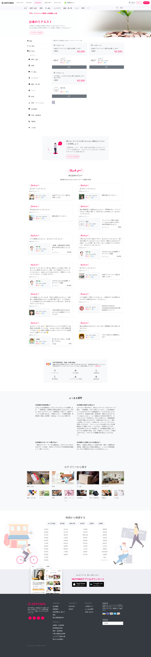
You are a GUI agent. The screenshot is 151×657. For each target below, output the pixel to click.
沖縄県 (105, 554)
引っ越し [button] (48, 8)
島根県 (85, 540)
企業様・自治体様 (58, 625)
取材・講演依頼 (57, 631)
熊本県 (105, 543)
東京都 (62, 523)
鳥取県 (85, 537)
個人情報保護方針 (58, 617)
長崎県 (105, 540)
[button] (131, 2)
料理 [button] (83, 8)
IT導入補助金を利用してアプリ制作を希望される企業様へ (59, 636)
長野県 (66, 540)
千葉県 (46, 557)
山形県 (46, 543)
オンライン (104, 560)
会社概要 (55, 606)
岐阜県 (66, 543)
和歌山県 (85, 535)
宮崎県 (105, 549)
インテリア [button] (57, 8)
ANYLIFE (72, 606)
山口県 (85, 549)
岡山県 (85, 543)
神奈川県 (72, 523)
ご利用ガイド (89, 606)
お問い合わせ (89, 612)
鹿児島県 (105, 551)
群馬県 (46, 554)
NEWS (71, 609)
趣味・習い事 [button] (67, 8)
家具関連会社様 (57, 628)
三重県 (66, 551)
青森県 (46, 532)
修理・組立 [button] (33, 8)
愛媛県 (105, 529)
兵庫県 (85, 529)
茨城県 (46, 549)
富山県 (66, 529)
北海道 (46, 529)
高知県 (105, 532)
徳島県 (85, 551)
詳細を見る (98, 366)
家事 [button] (41, 8)
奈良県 (85, 532)
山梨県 (66, 537)
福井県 (66, 535)
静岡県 (66, 546)
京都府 (101, 523)
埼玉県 (82, 523)
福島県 (46, 546)
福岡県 (105, 535)
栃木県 (46, 551)
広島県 (85, 546)
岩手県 (46, 535)
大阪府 (91, 523)
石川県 (66, 532)
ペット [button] (77, 8)
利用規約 (55, 609)
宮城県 (46, 537)
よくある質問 (89, 609)
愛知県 (66, 549)
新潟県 (46, 560)
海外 (104, 557)
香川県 (85, 554)
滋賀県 (66, 554)
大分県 (105, 546)
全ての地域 (51, 523)
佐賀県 (105, 537)
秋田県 (46, 540)
